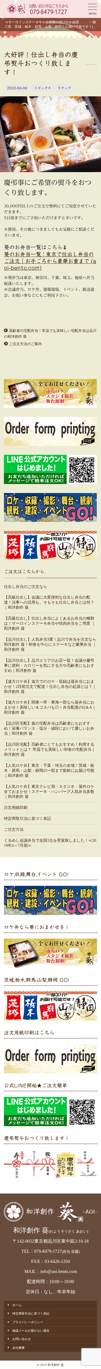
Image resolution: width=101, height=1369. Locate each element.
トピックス (42, 88)
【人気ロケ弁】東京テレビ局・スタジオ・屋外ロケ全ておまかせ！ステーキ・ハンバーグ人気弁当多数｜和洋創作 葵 (49, 791)
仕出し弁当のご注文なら (25, 587)
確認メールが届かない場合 (30, 1330)
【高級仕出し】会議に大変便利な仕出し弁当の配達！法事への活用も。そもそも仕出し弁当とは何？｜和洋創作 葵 (49, 602)
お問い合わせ (21, 1339)
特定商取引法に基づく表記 (27, 818)
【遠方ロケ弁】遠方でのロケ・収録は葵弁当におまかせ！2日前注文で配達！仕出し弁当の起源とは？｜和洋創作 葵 (50, 686)
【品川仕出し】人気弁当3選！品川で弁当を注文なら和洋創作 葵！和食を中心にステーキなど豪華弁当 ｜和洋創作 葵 (50, 644)
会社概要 (18, 1347)
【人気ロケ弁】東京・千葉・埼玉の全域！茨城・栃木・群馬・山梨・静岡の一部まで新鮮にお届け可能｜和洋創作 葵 (49, 770)
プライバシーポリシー (27, 1322)
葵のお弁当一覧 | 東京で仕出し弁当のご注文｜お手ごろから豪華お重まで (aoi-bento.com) (50, 261)
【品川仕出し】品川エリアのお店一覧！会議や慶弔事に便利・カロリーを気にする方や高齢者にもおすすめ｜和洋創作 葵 (49, 665)
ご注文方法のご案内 (25, 344)
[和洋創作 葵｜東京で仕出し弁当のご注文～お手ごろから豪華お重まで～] (37, 9)
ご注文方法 (14, 829)
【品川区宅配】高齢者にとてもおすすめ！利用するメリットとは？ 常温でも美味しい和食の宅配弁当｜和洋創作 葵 (49, 749)
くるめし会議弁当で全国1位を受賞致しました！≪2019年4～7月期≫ (50, 843)
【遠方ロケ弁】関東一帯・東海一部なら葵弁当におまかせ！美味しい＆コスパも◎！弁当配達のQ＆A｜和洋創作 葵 (50, 707)
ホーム (17, 1305)
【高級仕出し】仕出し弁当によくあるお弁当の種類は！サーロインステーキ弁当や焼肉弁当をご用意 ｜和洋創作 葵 (49, 623)
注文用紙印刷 (15, 808)
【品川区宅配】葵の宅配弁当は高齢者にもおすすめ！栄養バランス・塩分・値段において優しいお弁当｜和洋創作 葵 (49, 728)
